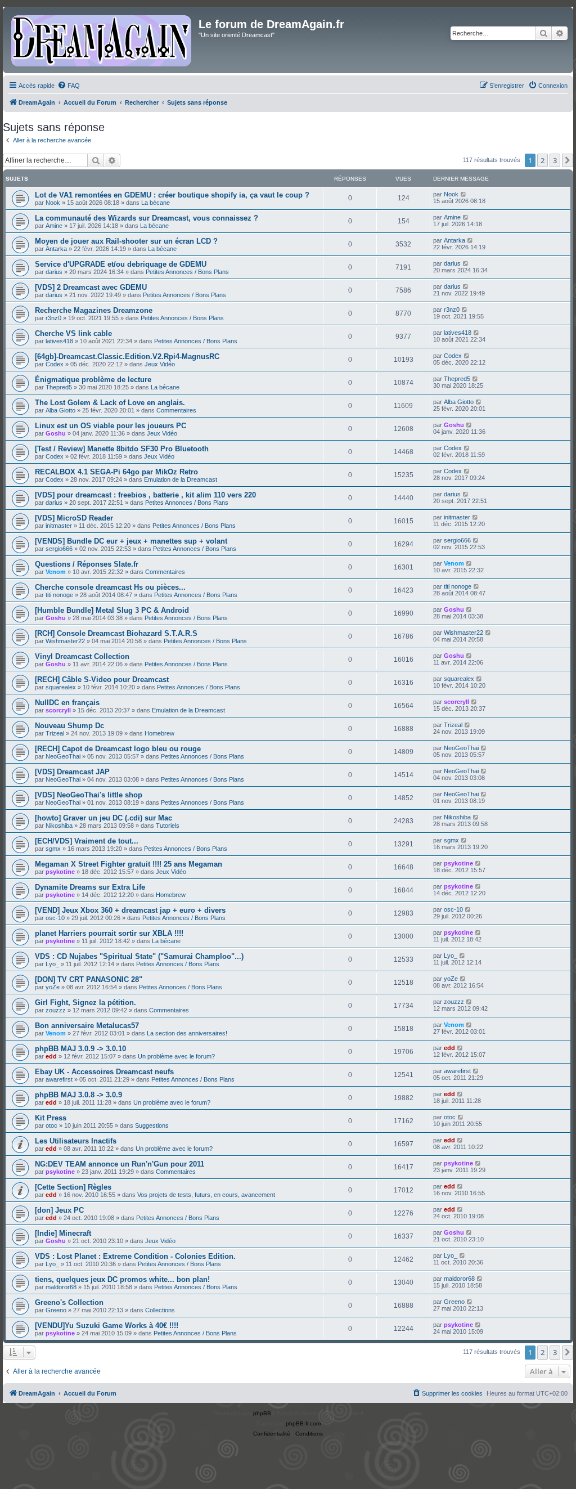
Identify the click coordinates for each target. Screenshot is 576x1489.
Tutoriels (167, 825)
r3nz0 (53, 318)
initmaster (59, 525)
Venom (56, 571)
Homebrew (159, 733)
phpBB (262, 1413)
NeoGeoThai (63, 756)
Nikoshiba (59, 825)
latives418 (59, 341)
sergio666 (59, 548)
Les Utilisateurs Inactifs (75, 1141)
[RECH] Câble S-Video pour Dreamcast (102, 679)
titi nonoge (59, 594)
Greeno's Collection (69, 1302)
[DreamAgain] (102, 40)
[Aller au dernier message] (463, 194)
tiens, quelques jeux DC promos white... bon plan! (122, 1279)
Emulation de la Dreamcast (180, 479)
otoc (51, 1125)
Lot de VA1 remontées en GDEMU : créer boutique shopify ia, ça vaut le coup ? (172, 195)
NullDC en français (67, 702)
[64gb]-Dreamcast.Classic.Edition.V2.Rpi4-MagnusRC (127, 356)
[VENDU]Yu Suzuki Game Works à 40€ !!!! (106, 1325)
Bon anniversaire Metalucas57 (87, 1025)
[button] (567, 160)
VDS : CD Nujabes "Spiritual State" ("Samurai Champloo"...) (139, 956)
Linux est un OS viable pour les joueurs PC (110, 425)
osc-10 (55, 917)
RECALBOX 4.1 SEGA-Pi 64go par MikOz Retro (116, 472)
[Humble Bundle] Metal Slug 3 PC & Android (112, 610)
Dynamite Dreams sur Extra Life (90, 887)
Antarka (56, 248)
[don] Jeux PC (59, 1210)
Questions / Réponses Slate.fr (86, 564)
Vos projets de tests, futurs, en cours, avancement (206, 1194)
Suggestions (152, 1125)
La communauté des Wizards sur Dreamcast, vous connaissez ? (146, 218)
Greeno (56, 1310)
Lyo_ (52, 964)
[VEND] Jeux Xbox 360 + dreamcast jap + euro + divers (130, 910)
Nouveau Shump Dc (69, 725)
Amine (54, 225)
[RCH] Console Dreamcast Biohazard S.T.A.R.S (116, 633)
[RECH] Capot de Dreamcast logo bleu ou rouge (118, 748)
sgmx (53, 848)
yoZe (53, 987)
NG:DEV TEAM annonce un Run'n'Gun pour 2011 (119, 1164)
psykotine (60, 871)
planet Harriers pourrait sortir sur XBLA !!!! (109, 933)
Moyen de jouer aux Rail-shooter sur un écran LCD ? (126, 241)
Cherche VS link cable (73, 333)
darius (54, 271)
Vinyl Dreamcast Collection (82, 656)
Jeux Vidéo (160, 364)
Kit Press (50, 1118)
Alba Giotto (60, 410)
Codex (55, 364)
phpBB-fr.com (303, 1423)
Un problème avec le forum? (176, 1056)
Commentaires (176, 410)
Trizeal (55, 733)
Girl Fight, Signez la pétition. (85, 1002)
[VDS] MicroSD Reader (74, 518)
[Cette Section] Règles (73, 1187)
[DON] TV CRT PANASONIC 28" (88, 979)
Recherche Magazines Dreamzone (93, 310)
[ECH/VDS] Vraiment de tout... (86, 841)
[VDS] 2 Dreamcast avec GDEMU (91, 287)
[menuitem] (68, 85)
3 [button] (555, 160)
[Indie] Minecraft (63, 1233)
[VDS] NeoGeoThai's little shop (88, 795)
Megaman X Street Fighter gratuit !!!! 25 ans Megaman (128, 864)
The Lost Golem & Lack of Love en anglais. (110, 402)
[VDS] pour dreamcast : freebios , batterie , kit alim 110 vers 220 (145, 495)
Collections (160, 1310)
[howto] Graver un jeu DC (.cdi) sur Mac (103, 818)
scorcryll (58, 710)
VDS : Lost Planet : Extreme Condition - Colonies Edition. (135, 1256)
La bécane (155, 202)
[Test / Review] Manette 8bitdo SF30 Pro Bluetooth (122, 449)
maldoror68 (61, 1287)
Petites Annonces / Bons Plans (187, 271)
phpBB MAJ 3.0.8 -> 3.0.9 (78, 1095)
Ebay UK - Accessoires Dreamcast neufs (104, 1072)
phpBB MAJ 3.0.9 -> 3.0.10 (80, 1048)
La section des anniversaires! (187, 1033)
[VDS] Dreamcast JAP (72, 772)
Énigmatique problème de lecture (93, 379)
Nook (53, 202)
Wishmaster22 (65, 641)
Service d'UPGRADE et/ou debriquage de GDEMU (120, 264)
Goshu (56, 433)
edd (51, 1056)
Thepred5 (59, 387)
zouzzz (56, 1010)
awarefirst (59, 1079)
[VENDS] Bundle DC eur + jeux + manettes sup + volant (131, 541)
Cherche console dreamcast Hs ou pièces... (110, 587)
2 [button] (542, 160)
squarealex (61, 687)
